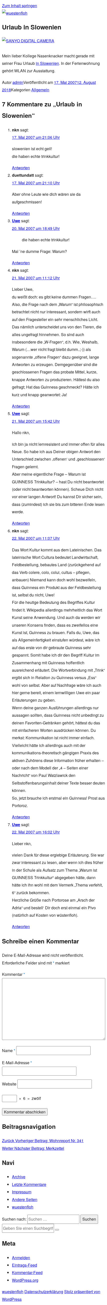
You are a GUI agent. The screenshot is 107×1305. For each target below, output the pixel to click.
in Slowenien (47, 63)
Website (9, 1084)
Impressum (21, 1192)
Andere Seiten (24, 1199)
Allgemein (40, 90)
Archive (18, 1177)
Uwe (16, 220)
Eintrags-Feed (24, 1265)
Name (8, 1050)
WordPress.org (25, 1280)
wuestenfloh (22, 1207)
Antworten (21, 168)
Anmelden (21, 1257)
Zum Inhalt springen (19, 5)
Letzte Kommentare (29, 1184)
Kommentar (13, 974)
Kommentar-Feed (27, 1272)
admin (17, 82)
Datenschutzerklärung (43, 1291)
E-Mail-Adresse (17, 1062)
